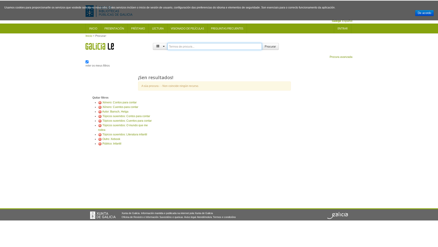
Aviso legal (190, 217)
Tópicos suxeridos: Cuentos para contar (127, 120)
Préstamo (138, 28)
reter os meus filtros (98, 65)
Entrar (343, 28)
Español (347, 21)
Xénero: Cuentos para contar (120, 107)
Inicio (93, 28)
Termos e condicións (224, 217)
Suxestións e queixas (171, 217)
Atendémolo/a (204, 217)
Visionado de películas (187, 28)
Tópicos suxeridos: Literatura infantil (124, 134)
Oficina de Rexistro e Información (140, 217)
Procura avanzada (341, 57)
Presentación (114, 28)
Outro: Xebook (111, 139)
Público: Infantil (111, 143)
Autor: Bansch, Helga (115, 111)
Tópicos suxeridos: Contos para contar (126, 116)
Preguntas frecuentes (227, 28)
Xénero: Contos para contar (119, 102)
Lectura (158, 28)
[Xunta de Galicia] (103, 215)
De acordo (424, 13)
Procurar (270, 46)
